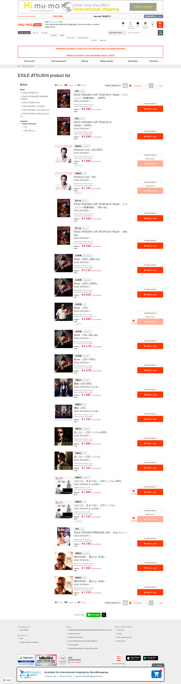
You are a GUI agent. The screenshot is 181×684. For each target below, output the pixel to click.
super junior (103, 40)
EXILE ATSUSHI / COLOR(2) (34, 106)
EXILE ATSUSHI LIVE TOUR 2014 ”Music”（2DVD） (92, 123)
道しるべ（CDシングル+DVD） (91, 432)
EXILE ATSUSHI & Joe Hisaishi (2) (36, 110)
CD (25, 127)
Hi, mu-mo (120, 630)
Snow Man (44, 33)
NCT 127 (35, 33)
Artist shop (153, 61)
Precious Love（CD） (86, 176)
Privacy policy (73, 645)
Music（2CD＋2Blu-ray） (88, 259)
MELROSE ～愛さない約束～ (90, 556)
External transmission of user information (83, 648)
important (134, 323)
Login (47, 26)
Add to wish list (151, 103)
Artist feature (133, 61)
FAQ (21, 638)
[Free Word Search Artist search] (117, 32)
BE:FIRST (54, 35)
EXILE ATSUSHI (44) (31, 92)
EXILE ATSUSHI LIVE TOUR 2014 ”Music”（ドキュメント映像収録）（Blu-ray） (101, 205)
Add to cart (151, 108)
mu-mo (119, 633)
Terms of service (74, 633)
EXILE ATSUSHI (29, 123)
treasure (94, 40)
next (160, 85)
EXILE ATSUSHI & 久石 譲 (86, 387)
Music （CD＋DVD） (85, 359)
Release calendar (106, 61)
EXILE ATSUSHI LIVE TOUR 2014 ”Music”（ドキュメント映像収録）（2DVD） (101, 96)
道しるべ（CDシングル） (88, 456)
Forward (136, 85)
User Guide (24, 630)
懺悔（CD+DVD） (84, 383)
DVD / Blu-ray (29, 130)
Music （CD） (81, 307)
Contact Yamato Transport (29, 642)
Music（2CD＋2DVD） (86, 283)
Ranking (85, 61)
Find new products (58, 61)
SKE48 (62, 35)
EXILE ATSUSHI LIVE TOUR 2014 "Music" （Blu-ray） (101, 233)
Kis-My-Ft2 (70, 38)
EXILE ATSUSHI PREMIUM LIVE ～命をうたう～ (101, 532)
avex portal (121, 641)
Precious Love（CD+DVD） (89, 149)
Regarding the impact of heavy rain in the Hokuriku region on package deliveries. (91, 48)
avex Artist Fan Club (124, 637)
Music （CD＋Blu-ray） (87, 335)
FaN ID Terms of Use (75, 637)
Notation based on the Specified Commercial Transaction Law (89, 630)
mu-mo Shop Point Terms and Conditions (82, 641)
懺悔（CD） (80, 407)
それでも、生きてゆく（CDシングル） (95, 505)
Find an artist (29, 61)
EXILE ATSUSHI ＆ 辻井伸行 (87, 484)
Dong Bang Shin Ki (82, 38)
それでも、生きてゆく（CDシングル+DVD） (98, 481)
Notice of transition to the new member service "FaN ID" (91, 55)
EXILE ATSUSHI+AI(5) (31, 102)
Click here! (73, 24)
